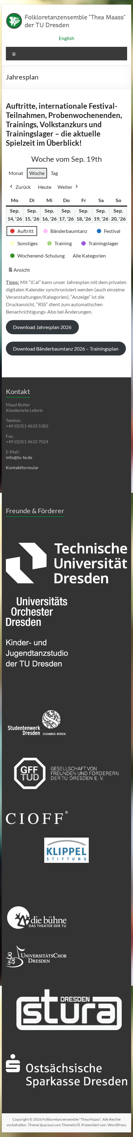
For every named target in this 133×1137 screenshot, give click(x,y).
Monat (16, 173)
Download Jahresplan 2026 (42, 327)
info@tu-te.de (19, 457)
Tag (54, 173)
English (66, 38)
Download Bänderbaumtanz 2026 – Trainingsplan (65, 348)
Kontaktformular (22, 467)
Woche (37, 173)
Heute (44, 187)
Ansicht (20, 271)
